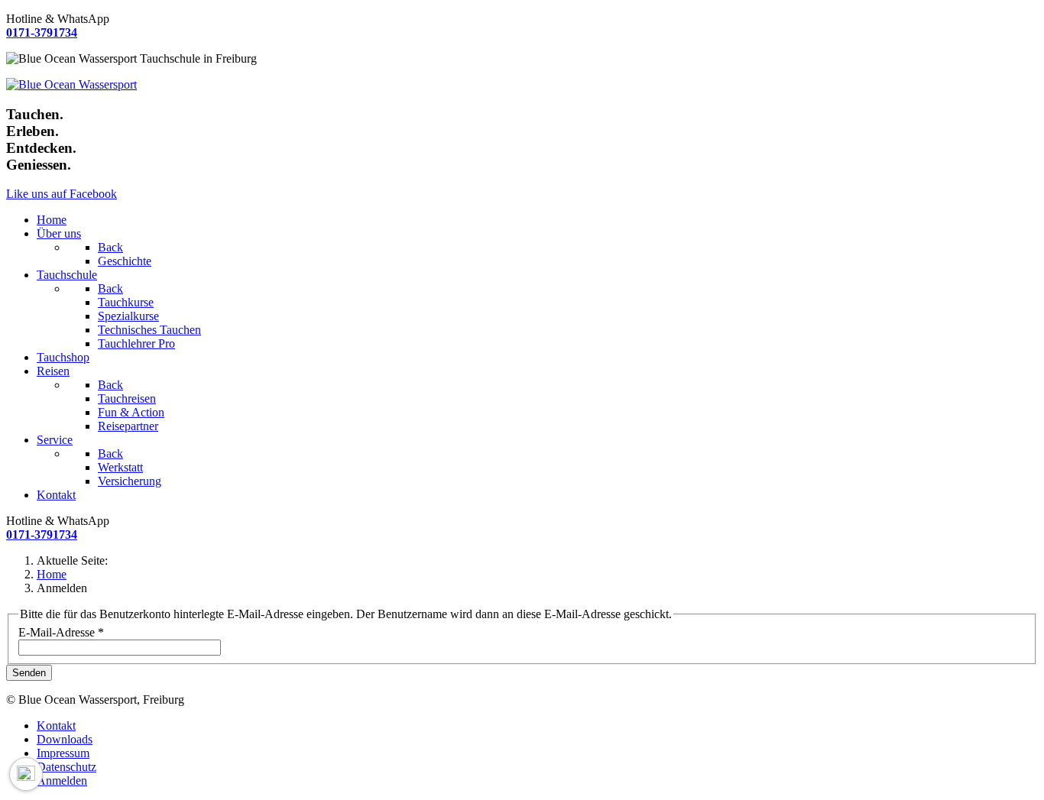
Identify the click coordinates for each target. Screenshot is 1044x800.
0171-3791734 (41, 32)
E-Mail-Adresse (61, 632)
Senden (29, 673)
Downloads (64, 739)
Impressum (63, 753)
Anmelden (62, 780)
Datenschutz (66, 766)
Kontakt (56, 725)
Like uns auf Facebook (61, 193)
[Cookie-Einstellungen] (26, 774)
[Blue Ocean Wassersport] (71, 84)
